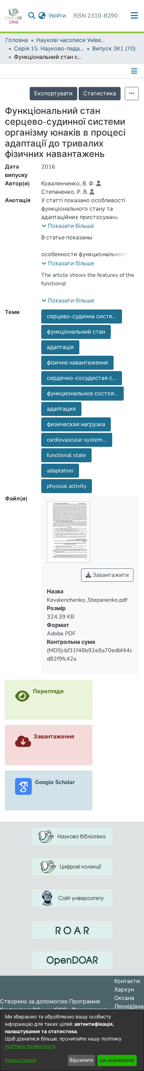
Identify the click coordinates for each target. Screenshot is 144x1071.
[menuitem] (42, 16)
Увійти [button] (58, 16)
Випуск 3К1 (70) (114, 49)
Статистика (99, 93)
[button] (67, 226)
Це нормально (117, 1060)
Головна (17, 40)
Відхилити (81, 1060)
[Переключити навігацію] (135, 71)
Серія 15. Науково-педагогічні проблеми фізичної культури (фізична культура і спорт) (49, 49)
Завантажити (110, 575)
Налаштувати (20, 1060)
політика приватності (30, 1046)
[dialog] (72, 1040)
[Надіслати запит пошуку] (32, 16)
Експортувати (53, 93)
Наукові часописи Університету (71, 40)
